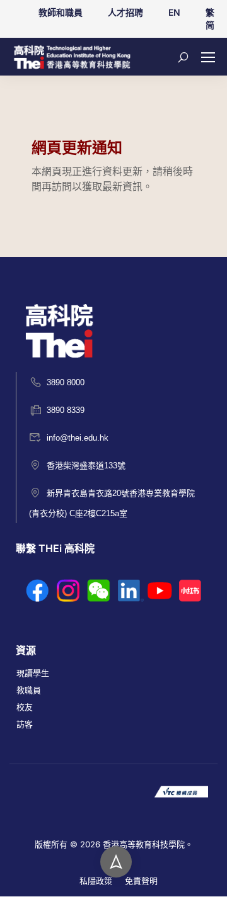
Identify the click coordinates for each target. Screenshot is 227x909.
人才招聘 (125, 12)
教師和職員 (60, 12)
